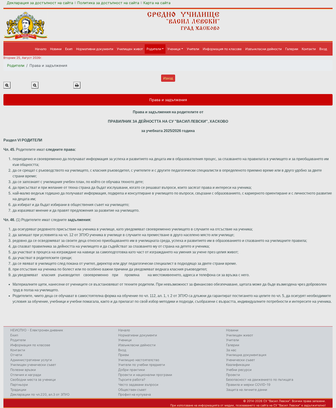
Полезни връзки (23, 370)
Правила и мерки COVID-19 (248, 384)
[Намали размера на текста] (34, 85)
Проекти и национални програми (145, 375)
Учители (193, 49)
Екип (68, 49)
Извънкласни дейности (263, 49)
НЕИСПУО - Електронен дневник (36, 330)
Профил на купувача (134, 394)
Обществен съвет (132, 390)
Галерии (291, 49)
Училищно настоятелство (138, 360)
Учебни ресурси (239, 370)
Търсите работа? (131, 379)
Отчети (16, 355)
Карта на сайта (157, 2)
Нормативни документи (94, 49)
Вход (323, 49)
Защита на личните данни (246, 390)
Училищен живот (130, 49)
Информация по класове (222, 49)
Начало (40, 49)
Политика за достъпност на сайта (108, 2)
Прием (123, 355)
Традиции (18, 390)
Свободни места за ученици (33, 379)
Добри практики (131, 370)
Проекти (233, 375)
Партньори (19, 384)
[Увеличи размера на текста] (7, 85)
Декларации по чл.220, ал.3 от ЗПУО (39, 394)
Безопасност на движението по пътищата (259, 379)
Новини (55, 49)
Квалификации (238, 365)
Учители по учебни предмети (141, 365)
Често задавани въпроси (138, 384)
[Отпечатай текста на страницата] (76, 85)
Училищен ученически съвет (33, 365)
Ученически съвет (240, 360)
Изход (168, 78)
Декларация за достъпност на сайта (40, 2)
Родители (15, 65)
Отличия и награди (25, 375)
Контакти (309, 49)
